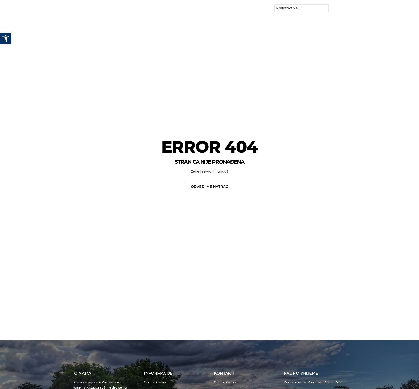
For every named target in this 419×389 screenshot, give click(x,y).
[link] (5, 38)
